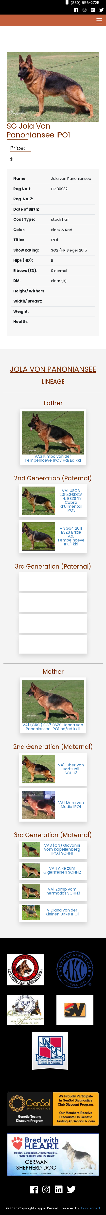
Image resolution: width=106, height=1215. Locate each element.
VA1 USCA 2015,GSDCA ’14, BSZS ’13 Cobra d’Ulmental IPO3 (71, 500)
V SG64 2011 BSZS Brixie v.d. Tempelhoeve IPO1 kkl (71, 536)
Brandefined (90, 1208)
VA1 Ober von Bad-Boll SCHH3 (71, 769)
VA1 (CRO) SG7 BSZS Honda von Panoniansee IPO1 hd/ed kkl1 (52, 727)
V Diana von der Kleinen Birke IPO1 (62, 912)
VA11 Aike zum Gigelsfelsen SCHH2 (62, 870)
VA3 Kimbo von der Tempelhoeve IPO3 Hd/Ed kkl (53, 458)
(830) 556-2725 (85, 2)
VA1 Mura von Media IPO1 (71, 805)
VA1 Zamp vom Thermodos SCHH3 (62, 891)
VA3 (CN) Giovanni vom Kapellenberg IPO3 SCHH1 (62, 849)
